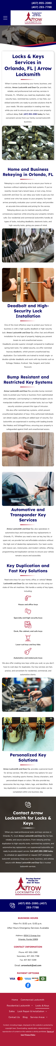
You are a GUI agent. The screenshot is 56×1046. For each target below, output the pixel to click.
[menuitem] (14, 1000)
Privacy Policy (30, 1035)
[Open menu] (5, 18)
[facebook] (28, 986)
